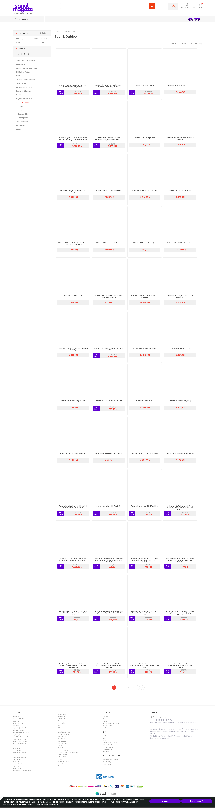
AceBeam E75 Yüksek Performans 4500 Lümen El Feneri (109, 349)
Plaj (59, 727)
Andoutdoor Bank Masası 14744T (180, 348)
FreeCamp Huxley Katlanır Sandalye (144, 85)
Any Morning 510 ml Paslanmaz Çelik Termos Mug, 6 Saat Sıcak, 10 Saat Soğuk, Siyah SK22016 (180, 665)
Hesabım (106, 717)
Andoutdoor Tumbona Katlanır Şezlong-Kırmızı (109, 453)
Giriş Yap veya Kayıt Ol (188, 7)
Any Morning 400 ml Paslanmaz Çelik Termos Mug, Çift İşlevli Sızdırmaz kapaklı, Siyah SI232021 (180, 560)
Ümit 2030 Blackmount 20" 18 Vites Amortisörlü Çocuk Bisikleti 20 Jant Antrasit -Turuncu (109, 139)
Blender (60, 745)
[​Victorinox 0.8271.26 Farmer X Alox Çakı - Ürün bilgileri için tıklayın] (109, 223)
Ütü (59, 766)
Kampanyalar (107, 764)
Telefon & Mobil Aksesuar (25, 80)
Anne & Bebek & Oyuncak (25, 61)
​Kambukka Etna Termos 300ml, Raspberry (109, 190)
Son (142, 687)
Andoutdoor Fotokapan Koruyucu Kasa (73, 401)
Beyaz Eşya (20, 64)
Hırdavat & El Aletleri (19, 764)
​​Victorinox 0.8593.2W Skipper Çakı (144, 138)
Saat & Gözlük (21, 95)
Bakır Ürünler (16, 759)
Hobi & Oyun (16, 766)
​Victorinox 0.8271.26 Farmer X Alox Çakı (108, 243)
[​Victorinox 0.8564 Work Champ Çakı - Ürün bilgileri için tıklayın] (145, 223)
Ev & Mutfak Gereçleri (19, 757)
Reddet (57, 799)
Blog (104, 740)
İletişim (105, 738)
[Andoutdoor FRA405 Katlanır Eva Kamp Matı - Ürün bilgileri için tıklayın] (109, 381)
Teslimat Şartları (108, 747)
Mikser (60, 759)
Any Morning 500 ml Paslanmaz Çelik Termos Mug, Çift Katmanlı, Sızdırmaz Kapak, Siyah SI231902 (109, 665)
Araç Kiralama (62, 714)
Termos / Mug (23, 114)
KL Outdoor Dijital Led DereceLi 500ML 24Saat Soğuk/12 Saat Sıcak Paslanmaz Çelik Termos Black (73, 139)
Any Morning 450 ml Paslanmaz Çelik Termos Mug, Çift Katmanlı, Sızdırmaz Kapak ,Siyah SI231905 (73, 613)
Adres (105, 721)
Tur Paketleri (61, 723)
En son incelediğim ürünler (111, 723)
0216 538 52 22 (163, 720)
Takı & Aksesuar (22, 122)
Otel (59, 721)
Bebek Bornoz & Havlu (19, 739)
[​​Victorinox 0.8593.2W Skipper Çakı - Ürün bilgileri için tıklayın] (145, 118)
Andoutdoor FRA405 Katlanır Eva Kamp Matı (108, 401)
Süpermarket (21, 83)
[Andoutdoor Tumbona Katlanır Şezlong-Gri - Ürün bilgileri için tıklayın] (73, 434)
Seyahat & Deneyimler (24, 99)
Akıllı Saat (16, 726)
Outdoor (21, 110)
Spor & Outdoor (22, 103)
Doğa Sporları (23, 118)
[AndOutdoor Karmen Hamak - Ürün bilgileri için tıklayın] (145, 381)
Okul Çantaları (17, 750)
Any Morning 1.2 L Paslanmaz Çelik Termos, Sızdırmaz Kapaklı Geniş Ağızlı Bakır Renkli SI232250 (180, 507)
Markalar (105, 736)
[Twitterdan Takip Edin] (152, 717)
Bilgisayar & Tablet (18, 719)
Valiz (14, 755)
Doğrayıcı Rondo (63, 750)
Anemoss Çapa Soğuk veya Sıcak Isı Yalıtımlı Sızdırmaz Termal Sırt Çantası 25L (73, 86)
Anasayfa (58, 31)
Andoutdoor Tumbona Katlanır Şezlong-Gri (73, 453)
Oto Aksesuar (62, 736)
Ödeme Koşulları (108, 745)
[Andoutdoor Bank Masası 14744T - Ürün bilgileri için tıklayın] (180, 329)
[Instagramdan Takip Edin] (161, 717)
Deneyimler (61, 716)
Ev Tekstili (16, 761)
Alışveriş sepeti (107, 726)
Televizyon (16, 721)
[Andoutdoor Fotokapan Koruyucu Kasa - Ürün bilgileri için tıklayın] (73, 381)
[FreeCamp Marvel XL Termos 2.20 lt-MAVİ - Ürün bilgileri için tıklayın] (180, 66)
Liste (200, 43)
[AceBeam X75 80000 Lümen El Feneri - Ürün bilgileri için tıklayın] (145, 329)
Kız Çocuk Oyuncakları (19, 743)
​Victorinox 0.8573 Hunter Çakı (73, 295)
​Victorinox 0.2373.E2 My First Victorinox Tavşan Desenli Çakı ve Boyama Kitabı (73, 243)
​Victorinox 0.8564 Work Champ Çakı (144, 243)
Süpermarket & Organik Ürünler (22, 770)
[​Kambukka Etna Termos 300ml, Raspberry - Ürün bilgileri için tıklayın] (109, 171)
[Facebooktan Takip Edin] (156, 717)
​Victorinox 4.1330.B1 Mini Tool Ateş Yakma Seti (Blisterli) (73, 349)
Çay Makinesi (62, 748)
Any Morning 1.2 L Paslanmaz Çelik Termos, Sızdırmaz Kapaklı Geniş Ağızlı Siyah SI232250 (73, 559)
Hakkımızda (106, 728)
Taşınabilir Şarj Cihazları (20, 728)
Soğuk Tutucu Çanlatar (20, 752)
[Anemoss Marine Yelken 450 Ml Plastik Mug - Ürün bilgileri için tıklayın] (145, 486)
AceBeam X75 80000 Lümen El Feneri (144, 348)
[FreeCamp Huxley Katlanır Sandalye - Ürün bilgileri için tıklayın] (145, 66)
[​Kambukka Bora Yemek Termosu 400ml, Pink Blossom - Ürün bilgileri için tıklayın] (180, 118)
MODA (18, 129)
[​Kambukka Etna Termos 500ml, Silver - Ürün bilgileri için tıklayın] (180, 171)
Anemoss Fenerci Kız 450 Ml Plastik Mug (108, 506)
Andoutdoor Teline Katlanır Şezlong (180, 401)
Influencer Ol (107, 751)
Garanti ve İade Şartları (110, 742)
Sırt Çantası (16, 748)
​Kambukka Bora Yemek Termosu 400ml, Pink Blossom (180, 138)
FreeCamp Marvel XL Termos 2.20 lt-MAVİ (180, 85)
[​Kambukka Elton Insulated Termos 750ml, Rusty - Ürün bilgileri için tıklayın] (73, 171)
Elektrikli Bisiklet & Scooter (21, 732)
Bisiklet (20, 106)
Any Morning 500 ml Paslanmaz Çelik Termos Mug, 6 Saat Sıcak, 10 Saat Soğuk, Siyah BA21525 (144, 613)
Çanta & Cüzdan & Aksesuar (26, 68)
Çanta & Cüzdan (18, 746)
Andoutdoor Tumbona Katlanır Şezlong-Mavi (144, 453)
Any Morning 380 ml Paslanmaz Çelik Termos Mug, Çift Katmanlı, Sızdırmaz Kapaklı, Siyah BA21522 (109, 560)
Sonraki (138, 687)
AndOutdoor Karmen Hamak (144, 401)
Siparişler (106, 719)
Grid (196, 43)
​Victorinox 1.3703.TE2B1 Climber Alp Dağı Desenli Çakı (180, 296)
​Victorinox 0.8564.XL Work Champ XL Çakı (180, 243)
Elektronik (19, 76)
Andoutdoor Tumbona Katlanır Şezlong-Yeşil (180, 453)
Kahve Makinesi (63, 757)
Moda (59, 725)
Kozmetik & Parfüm (23, 91)
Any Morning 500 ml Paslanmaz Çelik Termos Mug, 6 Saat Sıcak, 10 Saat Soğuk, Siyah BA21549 (180, 613)
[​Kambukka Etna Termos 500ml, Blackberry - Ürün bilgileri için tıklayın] (145, 171)
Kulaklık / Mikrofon (18, 723)
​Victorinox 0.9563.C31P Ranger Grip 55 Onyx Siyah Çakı (144, 296)
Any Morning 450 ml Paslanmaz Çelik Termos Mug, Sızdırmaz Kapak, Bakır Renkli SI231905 (109, 612)
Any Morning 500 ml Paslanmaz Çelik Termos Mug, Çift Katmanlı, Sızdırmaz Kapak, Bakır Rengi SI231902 (73, 665)
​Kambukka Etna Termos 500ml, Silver (180, 190)
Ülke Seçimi (173, 8)
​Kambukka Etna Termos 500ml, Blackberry (145, 190)
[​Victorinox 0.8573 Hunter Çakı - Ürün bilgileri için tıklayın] (73, 276)
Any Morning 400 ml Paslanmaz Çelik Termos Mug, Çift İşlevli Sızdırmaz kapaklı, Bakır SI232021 (144, 560)
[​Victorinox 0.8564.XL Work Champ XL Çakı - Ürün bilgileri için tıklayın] (180, 223)
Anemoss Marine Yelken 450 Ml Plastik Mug (144, 506)
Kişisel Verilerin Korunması (111, 759)
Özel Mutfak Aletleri (64, 761)
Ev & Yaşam (20, 125)
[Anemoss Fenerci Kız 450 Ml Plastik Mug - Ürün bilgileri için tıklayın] (109, 486)
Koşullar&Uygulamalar (110, 762)
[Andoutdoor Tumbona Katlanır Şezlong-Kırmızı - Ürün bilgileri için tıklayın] (109, 434)
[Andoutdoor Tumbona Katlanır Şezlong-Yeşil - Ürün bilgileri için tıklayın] (180, 434)
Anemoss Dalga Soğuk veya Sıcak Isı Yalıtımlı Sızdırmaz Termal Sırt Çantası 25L (73, 506)
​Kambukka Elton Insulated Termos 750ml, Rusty (73, 191)
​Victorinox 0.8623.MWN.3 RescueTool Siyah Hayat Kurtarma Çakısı (108, 296)
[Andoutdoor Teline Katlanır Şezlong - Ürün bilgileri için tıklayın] (180, 381)
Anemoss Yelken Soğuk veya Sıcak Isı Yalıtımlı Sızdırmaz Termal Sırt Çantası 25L (109, 86)
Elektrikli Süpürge (63, 754)
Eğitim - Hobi (61, 718)
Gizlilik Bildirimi (107, 749)
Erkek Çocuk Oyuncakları (20, 741)
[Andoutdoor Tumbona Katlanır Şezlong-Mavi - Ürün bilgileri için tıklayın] (145, 434)
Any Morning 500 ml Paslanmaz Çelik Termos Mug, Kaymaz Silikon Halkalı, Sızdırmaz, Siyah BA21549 (144, 665)
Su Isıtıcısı (61, 763)
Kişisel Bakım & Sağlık (24, 87)
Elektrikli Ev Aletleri (23, 72)
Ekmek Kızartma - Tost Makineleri (68, 752)
